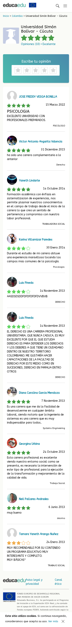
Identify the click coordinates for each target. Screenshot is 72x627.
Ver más (53, 621)
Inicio (6, 16)
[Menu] (65, 6)
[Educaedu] (14, 5)
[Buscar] (57, 6)
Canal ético (58, 582)
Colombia (17, 16)
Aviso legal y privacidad (34, 582)
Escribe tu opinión (36, 61)
